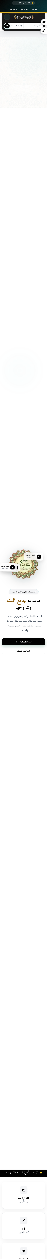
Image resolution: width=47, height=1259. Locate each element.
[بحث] (7, 25)
